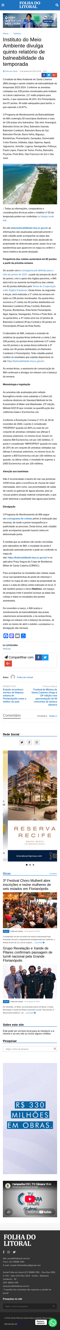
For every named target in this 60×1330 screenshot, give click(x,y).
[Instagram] (37, 742)
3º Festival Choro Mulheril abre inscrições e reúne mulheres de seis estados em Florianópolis (27, 885)
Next (53, 20)
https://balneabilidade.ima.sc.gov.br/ (25, 361)
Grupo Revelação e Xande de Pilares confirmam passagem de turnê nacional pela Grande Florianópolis (27, 954)
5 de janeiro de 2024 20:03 (30, 71)
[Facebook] (44, 75)
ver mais (53, 873)
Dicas (7, 873)
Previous (6, 20)
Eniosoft (21, 1324)
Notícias (7, 648)
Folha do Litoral (11, 71)
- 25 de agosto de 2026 (31, 931)
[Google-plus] (54, 75)
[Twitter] (49, 75)
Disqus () (53, 716)
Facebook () (42, 716)
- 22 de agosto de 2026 (31, 1001)
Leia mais (39, 943)
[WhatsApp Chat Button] (52, 1322)
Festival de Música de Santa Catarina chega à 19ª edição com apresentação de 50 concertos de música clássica (44, 697)
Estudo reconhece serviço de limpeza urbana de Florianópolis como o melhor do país (14, 695)
